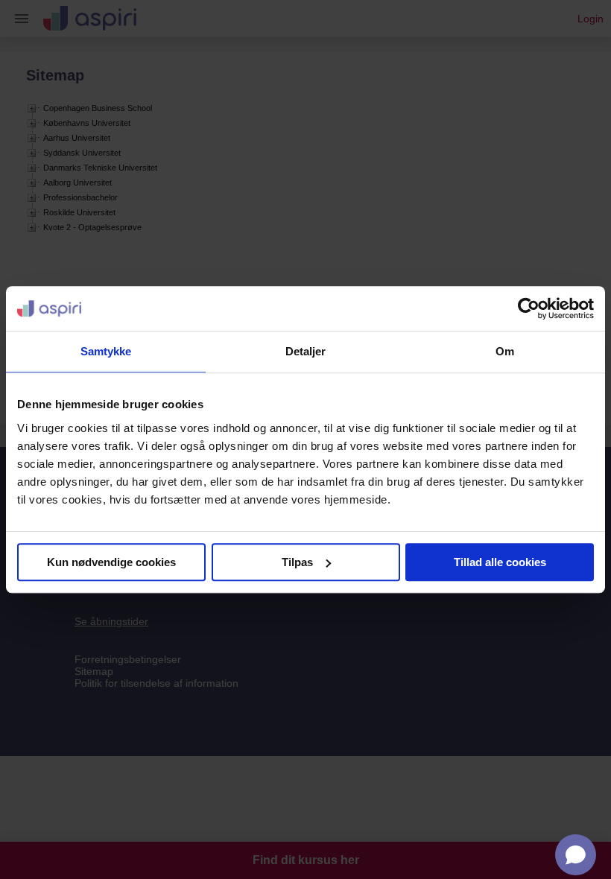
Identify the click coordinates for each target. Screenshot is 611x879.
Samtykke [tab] (106, 351)
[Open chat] (575, 854)
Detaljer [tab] (305, 351)
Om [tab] (505, 351)
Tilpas (297, 562)
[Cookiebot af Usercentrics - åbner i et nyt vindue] (528, 308)
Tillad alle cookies (500, 562)
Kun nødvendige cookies (111, 562)
